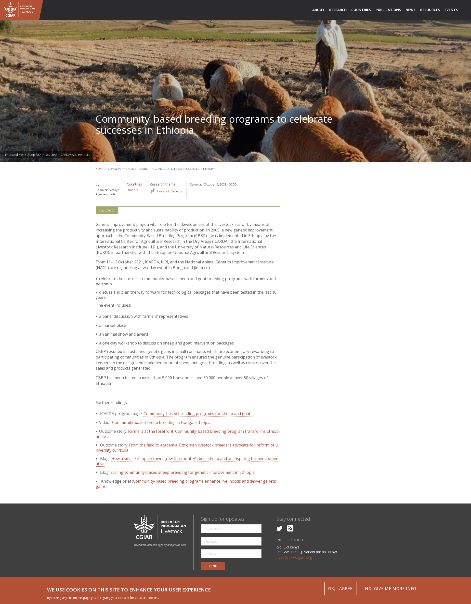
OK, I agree (340, 588)
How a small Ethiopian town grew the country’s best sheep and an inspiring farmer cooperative (187, 461)
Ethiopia (132, 190)
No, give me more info (390, 588)
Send (213, 566)
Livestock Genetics (170, 191)
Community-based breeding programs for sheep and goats (198, 413)
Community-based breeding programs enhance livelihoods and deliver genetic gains (186, 483)
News (99, 169)
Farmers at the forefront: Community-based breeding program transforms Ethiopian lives (188, 434)
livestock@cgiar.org (294, 557)
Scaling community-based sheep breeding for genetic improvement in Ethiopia (182, 472)
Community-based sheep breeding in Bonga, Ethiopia (161, 422)
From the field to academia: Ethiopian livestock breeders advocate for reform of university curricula (187, 447)
